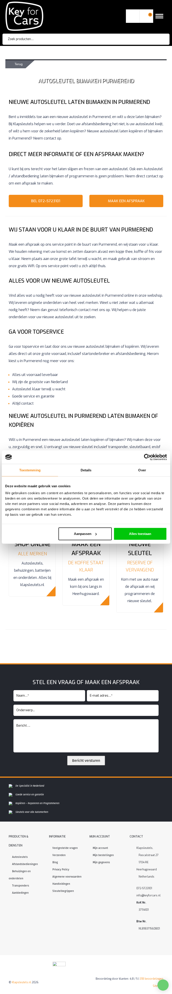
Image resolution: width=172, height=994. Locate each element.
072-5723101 (144, 888)
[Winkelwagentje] (146, 16)
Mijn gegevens (101, 862)
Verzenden (59, 855)
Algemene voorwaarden (67, 876)
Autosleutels (20, 857)
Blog (55, 862)
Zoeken (160, 39)
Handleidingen (61, 883)
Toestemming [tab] (30, 470)
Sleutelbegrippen (63, 891)
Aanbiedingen (20, 892)
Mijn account (100, 848)
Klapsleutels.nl (21, 982)
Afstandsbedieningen (25, 864)
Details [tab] (86, 470)
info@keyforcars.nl (148, 895)
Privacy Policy (60, 869)
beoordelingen (151, 979)
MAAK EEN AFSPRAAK (126, 201)
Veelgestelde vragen (65, 848)
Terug (19, 64)
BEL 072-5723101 (45, 201)
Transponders (20, 885)
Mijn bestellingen (103, 855)
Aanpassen (82, 534)
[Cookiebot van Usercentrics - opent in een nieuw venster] (147, 457)
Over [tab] (142, 470)
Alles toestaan (140, 534)
